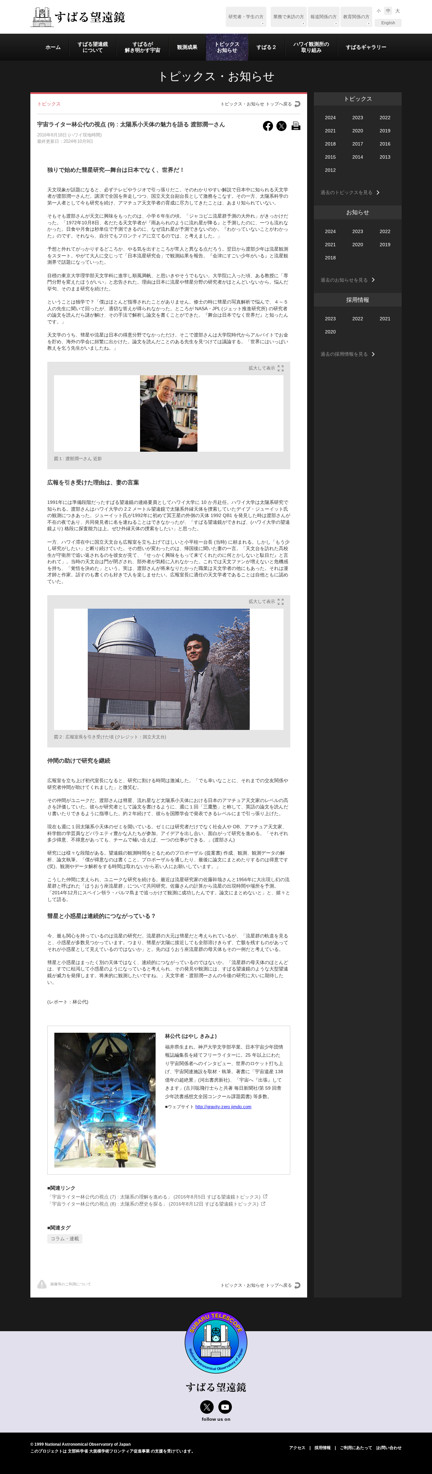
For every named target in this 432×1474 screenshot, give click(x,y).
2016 (385, 144)
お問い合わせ (389, 1447)
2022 (385, 117)
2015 (330, 157)
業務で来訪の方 (288, 16)
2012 (330, 170)
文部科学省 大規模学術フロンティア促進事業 (109, 1451)
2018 (330, 144)
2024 (330, 117)
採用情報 (323, 1447)
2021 (330, 130)
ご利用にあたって (356, 1447)
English (388, 23)
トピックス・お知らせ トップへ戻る (256, 104)
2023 (357, 117)
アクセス (297, 1447)
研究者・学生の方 (246, 16)
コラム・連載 (65, 1238)
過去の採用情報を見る (344, 354)
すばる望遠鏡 (77, 17)
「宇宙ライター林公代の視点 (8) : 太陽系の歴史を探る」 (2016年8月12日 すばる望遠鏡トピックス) (153, 1204)
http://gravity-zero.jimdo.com (223, 1106)
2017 (357, 144)
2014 (357, 157)
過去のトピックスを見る (347, 192)
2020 (357, 130)
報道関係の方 (323, 16)
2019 (385, 130)
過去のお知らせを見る (344, 280)
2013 (385, 157)
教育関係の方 (356, 16)
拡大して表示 (262, 368)
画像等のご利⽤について (70, 1284)
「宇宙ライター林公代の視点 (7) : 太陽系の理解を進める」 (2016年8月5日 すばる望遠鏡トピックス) (154, 1196)
